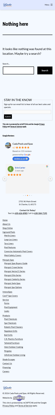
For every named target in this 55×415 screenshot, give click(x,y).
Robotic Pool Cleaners (13, 327)
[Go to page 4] (31, 195)
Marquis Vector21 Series (14, 271)
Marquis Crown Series (13, 267)
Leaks (6, 311)
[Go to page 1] (25, 195)
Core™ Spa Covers (10, 296)
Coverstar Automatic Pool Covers (18, 251)
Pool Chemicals (10, 319)
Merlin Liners (9, 235)
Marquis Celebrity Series (14, 279)
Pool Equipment (10, 307)
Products (6, 315)
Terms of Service (16, 127)
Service (6, 300)
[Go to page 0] (23, 195)
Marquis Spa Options (13, 287)
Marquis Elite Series (12, 275)
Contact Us (7, 363)
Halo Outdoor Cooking (13, 347)
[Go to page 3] (29, 195)
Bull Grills (8, 335)
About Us (6, 224)
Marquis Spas (8, 260)
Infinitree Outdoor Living (14, 355)
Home (5, 220)
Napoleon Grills (10, 331)
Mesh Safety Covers (12, 255)
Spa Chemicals (10, 323)
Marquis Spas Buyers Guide (15, 263)
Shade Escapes (9, 359)
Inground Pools (9, 232)
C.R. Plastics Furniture (13, 339)
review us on (19, 158)
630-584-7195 (40, 213)
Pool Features (10, 247)
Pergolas (8, 351)
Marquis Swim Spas (12, 283)
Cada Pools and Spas (23, 143)
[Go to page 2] (27, 195)
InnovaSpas (7, 292)
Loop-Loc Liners (11, 239)
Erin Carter (20, 167)
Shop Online (8, 228)
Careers (6, 371)
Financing (7, 367)
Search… (6, 64)
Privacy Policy (8, 405)
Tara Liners (9, 243)
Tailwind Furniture (11, 343)
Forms (6, 303)
